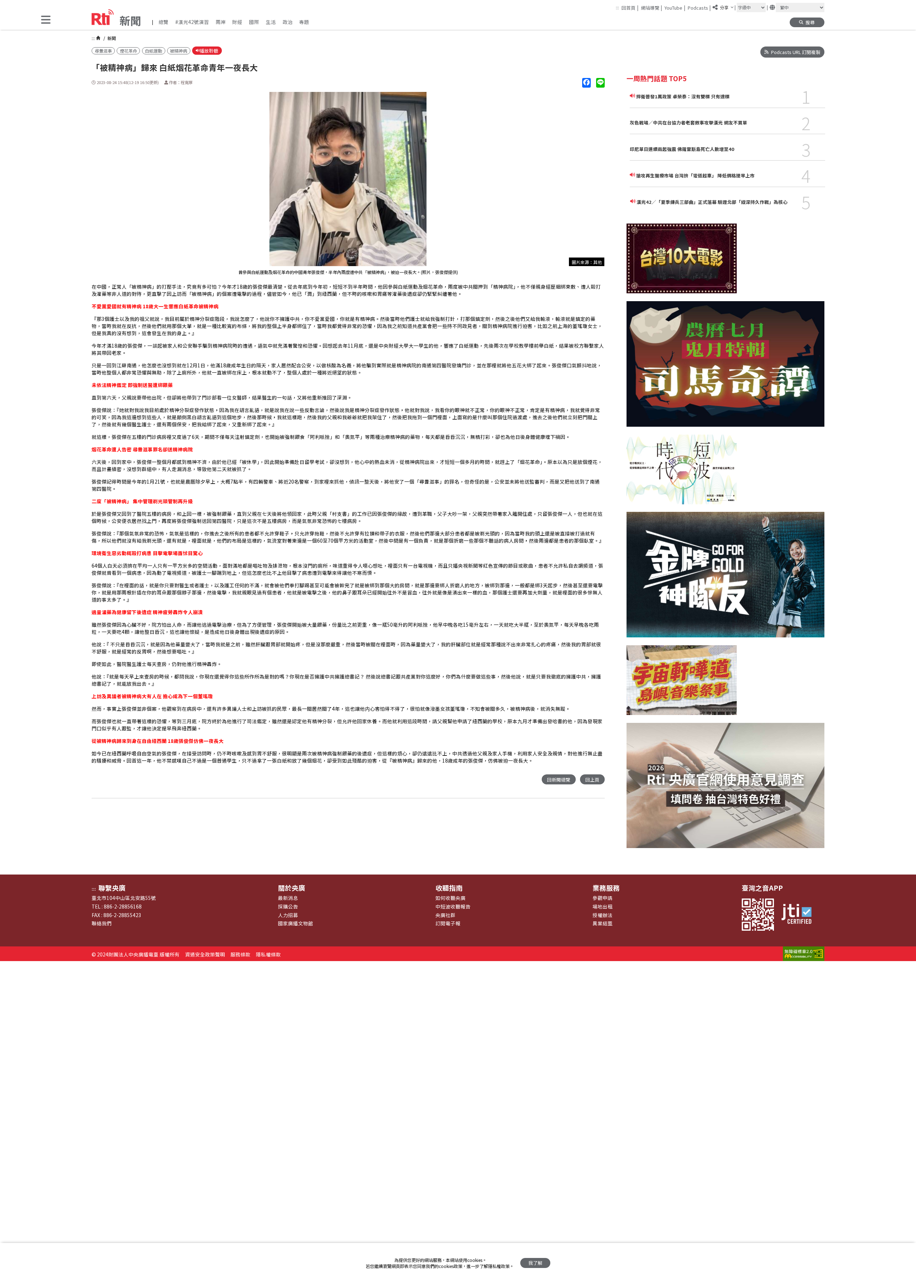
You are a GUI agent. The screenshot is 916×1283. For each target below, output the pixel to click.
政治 (288, 21)
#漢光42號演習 (192, 21)
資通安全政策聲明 (205, 954)
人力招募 (288, 915)
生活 (271, 21)
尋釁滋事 (103, 51)
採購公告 (288, 906)
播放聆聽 (209, 50)
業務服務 (606, 887)
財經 (237, 21)
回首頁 (630, 7)
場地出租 (603, 906)
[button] (45, 20)
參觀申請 (603, 898)
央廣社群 (445, 915)
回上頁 (592, 779)
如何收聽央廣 (450, 898)
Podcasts (699, 7)
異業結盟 (603, 923)
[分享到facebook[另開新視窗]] (586, 83)
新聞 (111, 38)
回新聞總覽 (558, 779)
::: (617, 7)
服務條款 (240, 954)
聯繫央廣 (112, 887)
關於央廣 (291, 887)
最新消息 (288, 898)
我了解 (535, 1262)
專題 (304, 21)
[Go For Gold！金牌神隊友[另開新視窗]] (725, 578)
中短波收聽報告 (453, 906)
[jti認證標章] (799, 914)
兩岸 (221, 21)
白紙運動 (153, 51)
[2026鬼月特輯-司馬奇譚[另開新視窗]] (725, 368)
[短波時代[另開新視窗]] (682, 473)
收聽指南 (449, 887)
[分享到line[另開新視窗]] (600, 83)
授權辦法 (603, 915)
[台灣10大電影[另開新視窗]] (682, 262)
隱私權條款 (268, 954)
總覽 (164, 21)
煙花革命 (128, 51)
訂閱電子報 (448, 923)
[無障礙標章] (803, 954)
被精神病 (178, 51)
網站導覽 (651, 7)
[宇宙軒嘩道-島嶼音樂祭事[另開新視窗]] (682, 684)
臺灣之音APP (762, 887)
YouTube (674, 7)
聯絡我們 (102, 923)
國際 (254, 21)
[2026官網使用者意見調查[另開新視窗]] (725, 789)
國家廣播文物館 (295, 923)
